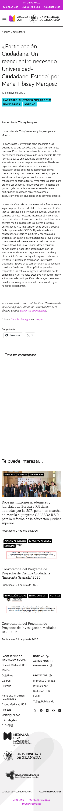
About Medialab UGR (14, 704)
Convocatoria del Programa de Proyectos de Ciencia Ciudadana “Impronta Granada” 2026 (26, 573)
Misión (6, 670)
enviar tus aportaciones (33, 310)
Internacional (31, 3)
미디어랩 (7, 725)
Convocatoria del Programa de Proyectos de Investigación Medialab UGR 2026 (29, 628)
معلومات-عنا (9, 720)
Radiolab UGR (10, 7)
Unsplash (40, 319)
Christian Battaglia (20, 319)
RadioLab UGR (41, 691)
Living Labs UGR (31, 7)
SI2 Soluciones (54, 792)
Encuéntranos (52, 7)
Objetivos (7, 675)
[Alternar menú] (4, 18)
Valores (6, 680)
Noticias (29, 104)
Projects (6, 709)
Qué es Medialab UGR (14, 665)
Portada (22, 474)
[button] (58, 18)
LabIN (36, 696)
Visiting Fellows (11, 714)
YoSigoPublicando (43, 701)
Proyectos (36, 474)
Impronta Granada (40, 541)
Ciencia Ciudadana (15, 541)
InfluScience (40, 686)
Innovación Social (15, 596)
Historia (6, 686)
